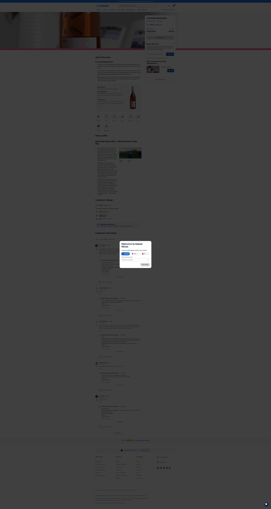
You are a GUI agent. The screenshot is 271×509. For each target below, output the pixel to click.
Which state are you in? (127, 257)
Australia (126, 253)
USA (135, 253)
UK (144, 253)
